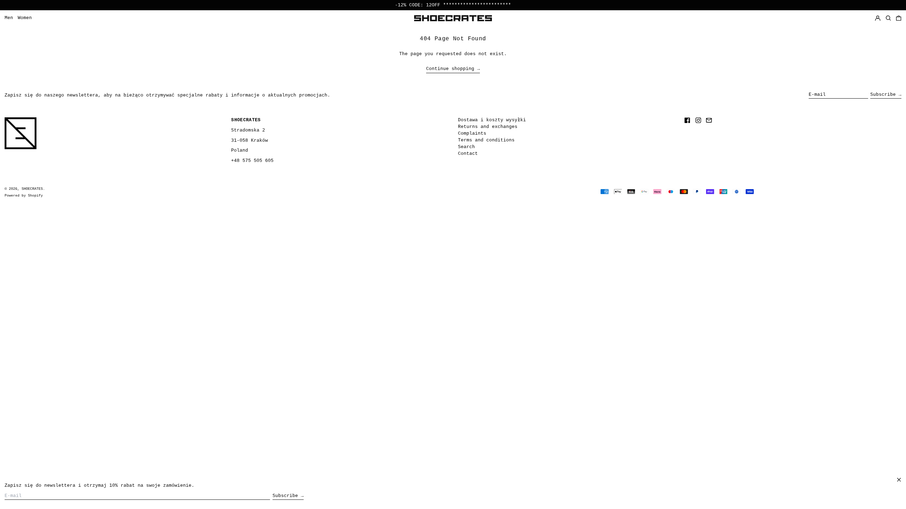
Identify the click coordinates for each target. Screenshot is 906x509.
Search (466, 147)
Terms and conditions (486, 140)
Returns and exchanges (487, 126)
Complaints (472, 133)
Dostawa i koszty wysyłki (492, 120)
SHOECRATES (32, 189)
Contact (468, 153)
